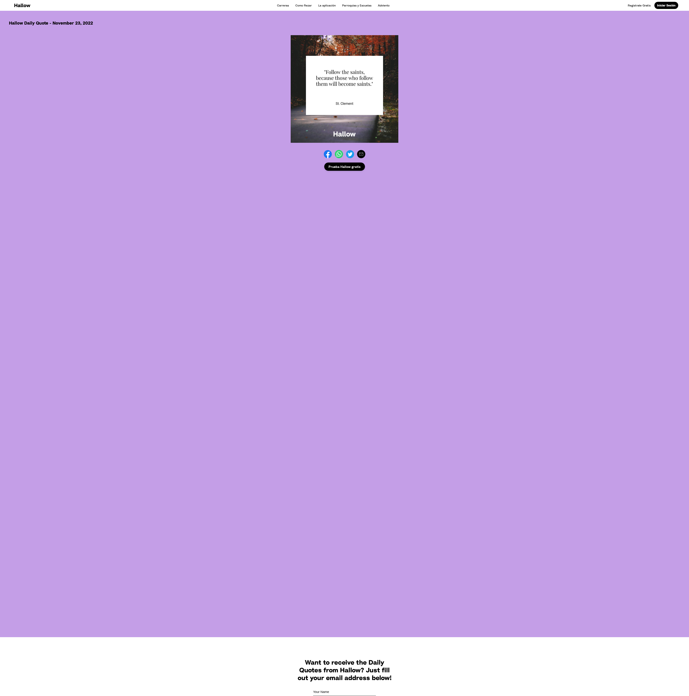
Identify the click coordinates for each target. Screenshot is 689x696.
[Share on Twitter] (350, 154)
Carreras (283, 5)
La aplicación (327, 5)
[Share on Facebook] (328, 154)
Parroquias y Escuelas (356, 5)
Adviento (384, 5)
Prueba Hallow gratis (345, 167)
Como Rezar (303, 5)
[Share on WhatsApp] (339, 154)
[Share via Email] (361, 154)
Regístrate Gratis (639, 5)
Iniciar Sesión (666, 5)
